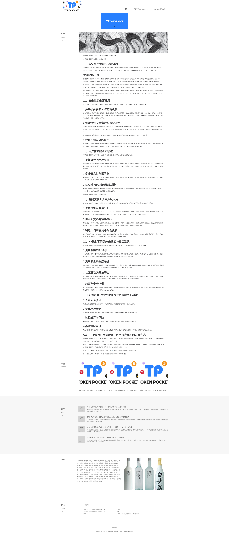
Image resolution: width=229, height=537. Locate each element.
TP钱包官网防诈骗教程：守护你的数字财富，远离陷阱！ (126, 390)
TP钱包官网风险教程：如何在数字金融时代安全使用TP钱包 (108, 417)
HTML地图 (130, 531)
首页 (126, 9)
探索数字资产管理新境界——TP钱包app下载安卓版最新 (95, 390)
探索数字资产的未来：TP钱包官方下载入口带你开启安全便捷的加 (159, 390)
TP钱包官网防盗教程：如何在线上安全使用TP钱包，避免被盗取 (110, 427)
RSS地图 (125, 531)
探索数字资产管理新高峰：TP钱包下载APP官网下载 (105, 437)
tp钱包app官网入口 (159, 9)
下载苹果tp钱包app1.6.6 (141, 9)
